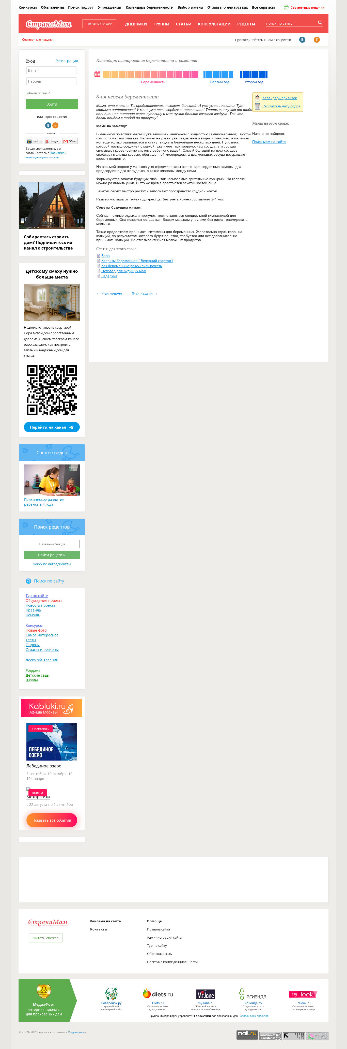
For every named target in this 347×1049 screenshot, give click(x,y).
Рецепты (246, 23)
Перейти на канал (48, 427)
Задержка (109, 276)
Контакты (98, 929)
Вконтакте (48, 125)
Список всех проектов (254, 1015)
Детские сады (38, 675)
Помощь (33, 615)
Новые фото (36, 630)
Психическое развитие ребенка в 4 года (44, 502)
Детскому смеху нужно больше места (52, 274)
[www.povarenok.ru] (111, 1000)
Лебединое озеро (43, 766)
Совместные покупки (307, 7)
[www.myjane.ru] (205, 1000)
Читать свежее (99, 23)
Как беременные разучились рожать (131, 266)
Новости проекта (40, 605)
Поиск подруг (80, 7)
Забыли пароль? (38, 93)
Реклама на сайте (105, 921)
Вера (105, 256)
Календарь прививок (279, 98)
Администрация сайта (164, 937)
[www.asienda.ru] (253, 1000)
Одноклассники (55, 125)
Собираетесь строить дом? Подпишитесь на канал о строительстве (48, 242)
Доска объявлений (42, 660)
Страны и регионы (42, 649)
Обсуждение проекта (44, 600)
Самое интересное (42, 635)
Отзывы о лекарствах (227, 7)
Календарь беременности (150, 7)
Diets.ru (158, 1003)
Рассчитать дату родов (281, 106)
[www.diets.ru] (158, 1000)
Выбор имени (190, 7)
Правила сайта (158, 929)
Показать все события (52, 820)
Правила (33, 610)
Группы (161, 23)
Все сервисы (263, 7)
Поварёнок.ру (111, 1003)
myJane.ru (205, 1003)
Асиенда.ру (253, 1003)
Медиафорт (76, 1032)
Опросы (33, 644)
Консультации (214, 23)
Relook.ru (303, 1003)
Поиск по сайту (49, 581)
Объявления (52, 7)
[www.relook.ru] (303, 1000)
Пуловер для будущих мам (123, 271)
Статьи (183, 23)
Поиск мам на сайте (269, 142)
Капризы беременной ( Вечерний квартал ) (137, 261)
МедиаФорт (44, 1004)
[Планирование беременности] (97, 77)
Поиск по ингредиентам (52, 564)
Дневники (136, 23)
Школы (32, 680)
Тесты (31, 639)
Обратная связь (159, 953)
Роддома (33, 670)
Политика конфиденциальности (172, 961)
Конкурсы (28, 7)
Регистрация (67, 60)
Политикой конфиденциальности (46, 155)
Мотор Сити (38, 796)
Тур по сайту (37, 595)
